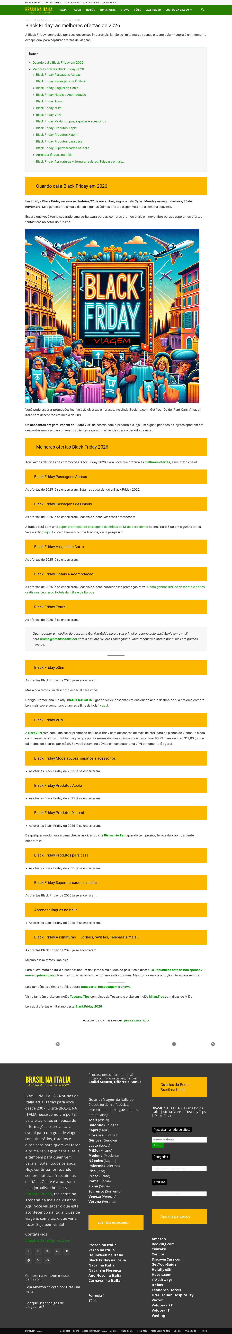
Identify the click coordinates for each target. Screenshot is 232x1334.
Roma (93, 1181)
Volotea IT (161, 1310)
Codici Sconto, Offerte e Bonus (114, 1081)
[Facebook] (28, 1251)
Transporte (108, 9)
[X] (38, 1260)
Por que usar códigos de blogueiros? (44, 1305)
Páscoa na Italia (102, 1245)
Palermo (95, 1165)
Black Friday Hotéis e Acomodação (61, 94)
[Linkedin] (57, 1251)
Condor (158, 1254)
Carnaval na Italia (104, 1280)
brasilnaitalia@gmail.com (47, 1240)
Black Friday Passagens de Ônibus (60, 81)
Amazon (159, 1239)
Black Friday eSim (48, 108)
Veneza (94, 1196)
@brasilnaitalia (136, 1020)
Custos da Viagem (177, 9)
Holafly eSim (163, 1269)
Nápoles (95, 1160)
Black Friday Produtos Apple (56, 128)
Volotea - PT (162, 1305)
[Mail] (66, 1251)
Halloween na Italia (105, 1255)
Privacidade (190, 1330)
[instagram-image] (19, 1044)
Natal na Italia (101, 1265)
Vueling (158, 1315)
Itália (63, 9)
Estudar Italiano (109, 2)
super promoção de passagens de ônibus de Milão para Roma (103, 526)
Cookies (177, 1330)
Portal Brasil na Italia (160, 1330)
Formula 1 (96, 1295)
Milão (93, 1150)
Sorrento (96, 1191)
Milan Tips (163, 1115)
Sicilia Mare (172, 1111)
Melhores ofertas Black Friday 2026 (58, 69)
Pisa (92, 1171)
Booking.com (163, 1244)
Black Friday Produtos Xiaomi (57, 134)
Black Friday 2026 (88, 1006)
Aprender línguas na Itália (54, 154)
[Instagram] (47, 1251)
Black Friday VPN (48, 114)
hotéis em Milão (72, 2)
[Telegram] (28, 1260)
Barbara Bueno (38, 1193)
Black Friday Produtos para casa (59, 141)
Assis (92, 1120)
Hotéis (90, 9)
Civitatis (159, 1249)
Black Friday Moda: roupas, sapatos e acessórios (71, 121)
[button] (203, 9)
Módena (95, 1155)
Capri (93, 1130)
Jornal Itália (142, 1330)
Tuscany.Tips (80, 996)
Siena (93, 1186)
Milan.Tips (156, 996)
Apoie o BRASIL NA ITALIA (94, 1330)
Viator (157, 1300)
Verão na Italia (101, 1250)
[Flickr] (38, 1251)
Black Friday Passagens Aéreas (58, 74)
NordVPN (35, 733)
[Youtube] (47, 1260)
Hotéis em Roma (32, 2)
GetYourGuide (164, 1264)
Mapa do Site (127, 1330)
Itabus (157, 1284)
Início (28, 20)
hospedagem (107, 986)
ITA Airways (162, 1279)
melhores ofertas (157, 462)
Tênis (137, 9)
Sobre (76, 1330)
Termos (203, 1330)
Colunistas (65, 1330)
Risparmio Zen (114, 835)
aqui (47, 532)
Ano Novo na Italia (104, 1275)
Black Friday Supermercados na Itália (62, 148)
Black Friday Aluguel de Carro (57, 88)
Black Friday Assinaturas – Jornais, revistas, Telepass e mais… (80, 161)
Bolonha (95, 1125)
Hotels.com (161, 1274)
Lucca (93, 1145)
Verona (94, 1201)
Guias (77, 9)
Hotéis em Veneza (91, 2)
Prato (93, 1176)
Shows (124, 9)
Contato (114, 1330)
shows (125, 986)
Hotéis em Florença (52, 2)
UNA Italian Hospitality (172, 1295)
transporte (88, 986)
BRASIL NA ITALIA (166, 1108)
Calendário (153, 9)
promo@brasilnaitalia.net (58, 639)
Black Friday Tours (49, 101)
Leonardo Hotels (166, 1290)
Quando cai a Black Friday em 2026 (57, 62)
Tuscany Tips (195, 1111)
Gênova (95, 1140)
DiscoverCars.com (167, 1259)
